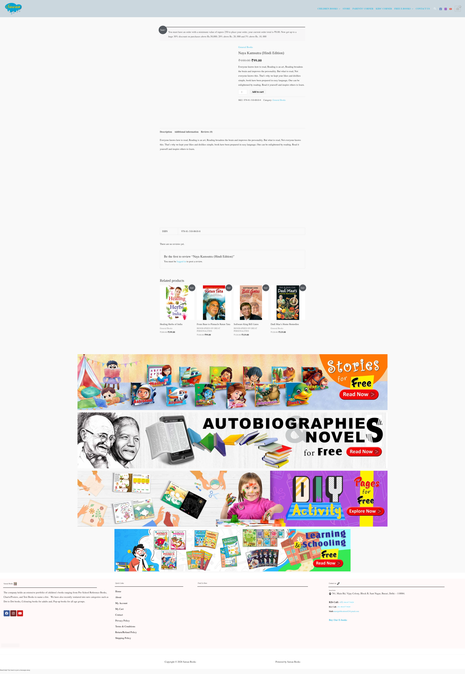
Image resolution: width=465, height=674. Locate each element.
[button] (435, 8)
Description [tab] (166, 131)
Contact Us (423, 8)
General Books (245, 47)
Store (346, 8)
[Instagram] (445, 9)
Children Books (328, 8)
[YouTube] (450, 9)
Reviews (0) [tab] (207, 131)
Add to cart (258, 92)
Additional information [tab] (186, 131)
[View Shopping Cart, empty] (458, 9)
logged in (181, 261)
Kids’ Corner (384, 8)
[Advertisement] (232, 172)
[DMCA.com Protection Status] (10, 645)
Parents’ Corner (363, 8)
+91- (341, 602)
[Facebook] (440, 9)
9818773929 (349, 602)
